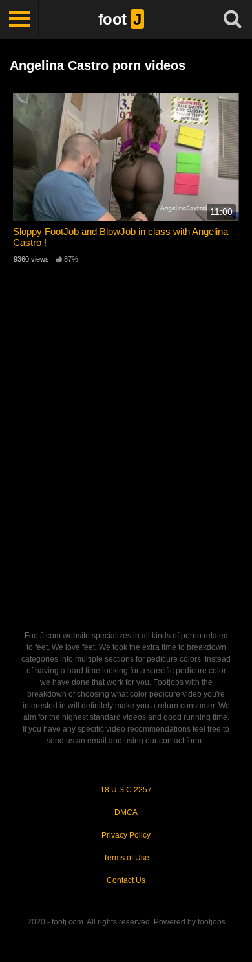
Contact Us (126, 880)
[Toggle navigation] (19, 19)
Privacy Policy (126, 835)
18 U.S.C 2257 (126, 789)
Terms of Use (126, 857)
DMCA (126, 812)
